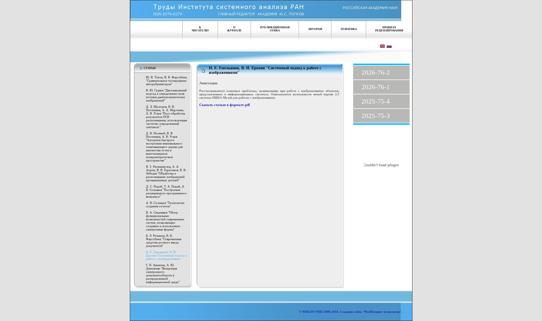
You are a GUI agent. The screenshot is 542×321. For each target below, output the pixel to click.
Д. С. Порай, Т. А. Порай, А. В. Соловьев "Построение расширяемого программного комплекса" (166, 191)
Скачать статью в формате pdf (224, 105)
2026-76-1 (376, 87)
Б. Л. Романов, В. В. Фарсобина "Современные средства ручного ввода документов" (164, 240)
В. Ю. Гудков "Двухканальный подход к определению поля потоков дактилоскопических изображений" (166, 95)
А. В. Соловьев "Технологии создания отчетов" (165, 204)
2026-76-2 (376, 72)
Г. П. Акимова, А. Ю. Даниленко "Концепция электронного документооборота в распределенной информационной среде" (163, 273)
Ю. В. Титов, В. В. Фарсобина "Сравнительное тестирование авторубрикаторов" (166, 81)
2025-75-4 (376, 101)
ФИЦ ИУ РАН (312, 311)
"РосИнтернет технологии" (381, 311)
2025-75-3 (376, 115)
